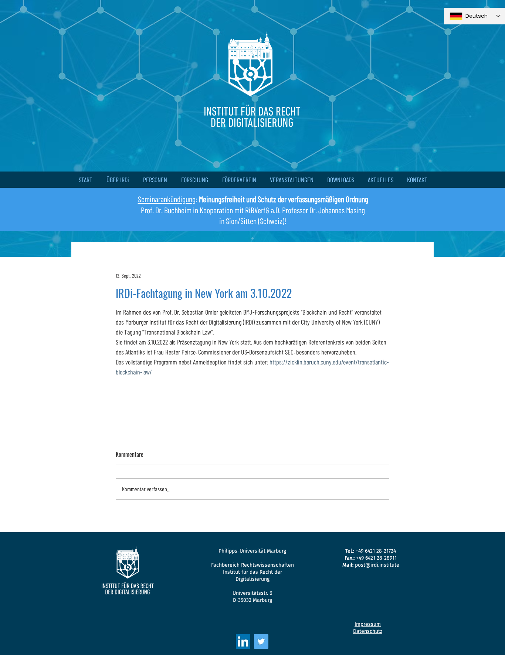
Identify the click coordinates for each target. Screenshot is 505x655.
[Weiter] (465, 128)
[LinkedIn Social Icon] (243, 641)
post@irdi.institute (377, 565)
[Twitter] (261, 641)
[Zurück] (39, 128)
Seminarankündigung (167, 199)
